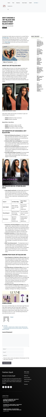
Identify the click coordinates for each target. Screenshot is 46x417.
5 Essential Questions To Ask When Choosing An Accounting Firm (40, 52)
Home (9, 2)
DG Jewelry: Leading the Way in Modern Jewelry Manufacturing (15, 327)
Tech (13, 2)
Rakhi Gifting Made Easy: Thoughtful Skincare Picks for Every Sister (40, 70)
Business (18, 2)
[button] (8, 9)
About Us (26, 375)
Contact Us (10, 6)
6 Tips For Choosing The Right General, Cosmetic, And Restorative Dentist (40, 44)
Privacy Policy (27, 377)
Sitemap (26, 384)
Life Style (36, 2)
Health (30, 2)
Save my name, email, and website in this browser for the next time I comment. (16, 358)
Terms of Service (27, 379)
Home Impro (24, 2)
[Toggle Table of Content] (14, 62)
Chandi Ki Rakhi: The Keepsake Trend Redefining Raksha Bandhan (39, 61)
